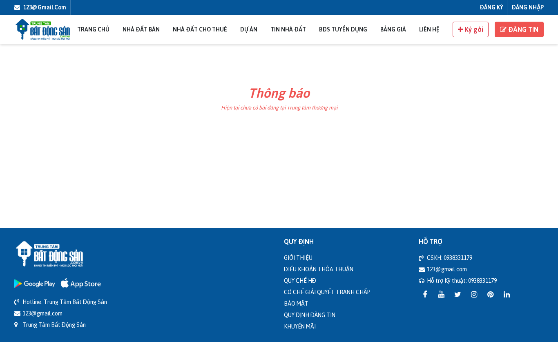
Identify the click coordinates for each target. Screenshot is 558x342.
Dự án (248, 29)
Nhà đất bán (141, 29)
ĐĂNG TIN (522, 29)
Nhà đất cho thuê (200, 29)
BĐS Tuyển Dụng (343, 29)
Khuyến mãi (300, 326)
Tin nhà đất (288, 29)
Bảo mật (296, 303)
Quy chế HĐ (300, 280)
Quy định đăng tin (309, 314)
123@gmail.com (44, 7)
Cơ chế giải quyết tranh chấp (327, 291)
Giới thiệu (298, 257)
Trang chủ (93, 29)
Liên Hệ (429, 29)
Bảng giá (393, 29)
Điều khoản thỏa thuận (318, 269)
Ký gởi (473, 29)
